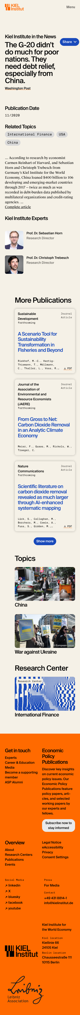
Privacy (47, 852)
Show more (44, 541)
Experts (11, 758)
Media (9, 767)
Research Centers (18, 855)
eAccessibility (52, 847)
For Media (51, 885)
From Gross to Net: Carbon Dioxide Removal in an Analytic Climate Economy (44, 427)
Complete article (18, 207)
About (9, 850)
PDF (69, 368)
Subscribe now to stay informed (58, 825)
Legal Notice (51, 842)
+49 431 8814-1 (55, 898)
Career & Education (19, 762)
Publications (14, 859)
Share (67, 42)
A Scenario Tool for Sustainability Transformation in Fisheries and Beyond (40, 342)
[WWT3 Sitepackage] (20, 7)
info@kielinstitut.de (58, 903)
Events (10, 864)
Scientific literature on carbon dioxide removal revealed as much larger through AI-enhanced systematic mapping (43, 497)
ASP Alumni (14, 782)
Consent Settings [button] (55, 857)
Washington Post (18, 88)
